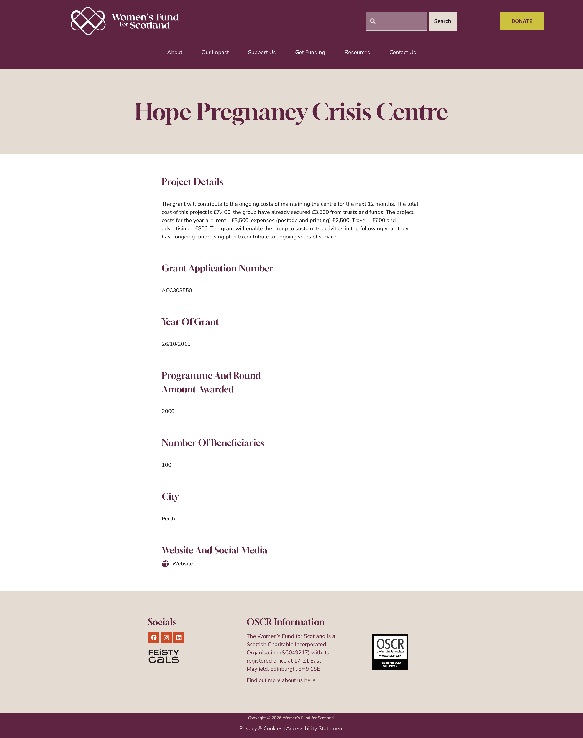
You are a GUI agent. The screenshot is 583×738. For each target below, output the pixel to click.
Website (182, 563)
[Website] (165, 563)
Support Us (262, 52)
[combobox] (396, 21)
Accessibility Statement (315, 728)
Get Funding (310, 52)
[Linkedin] (178, 637)
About (174, 52)
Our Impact (215, 52)
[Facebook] (153, 637)
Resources (357, 52)
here (309, 680)
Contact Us (402, 52)
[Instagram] (166, 637)
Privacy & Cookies (261, 728)
